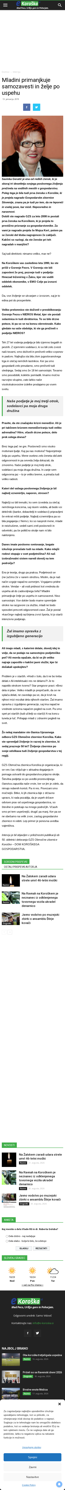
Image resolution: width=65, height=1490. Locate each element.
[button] (59, 1404)
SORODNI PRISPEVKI (15, 861)
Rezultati (41, 1248)
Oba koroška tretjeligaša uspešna (42, 1355)
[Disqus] (32, 989)
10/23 (12, 1279)
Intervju (16, 71)
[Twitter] (37, 1333)
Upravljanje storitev (31, 1447)
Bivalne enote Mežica (35, 1389)
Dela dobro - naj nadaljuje (22, 1236)
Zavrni (32, 1467)
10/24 (32, 1279)
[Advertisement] (32, 34)
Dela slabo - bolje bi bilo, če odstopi (27, 1241)
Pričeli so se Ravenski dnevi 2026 (42, 1372)
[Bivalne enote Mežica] (11, 1394)
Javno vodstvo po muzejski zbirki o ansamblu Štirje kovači (40, 919)
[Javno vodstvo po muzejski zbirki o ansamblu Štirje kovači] (11, 919)
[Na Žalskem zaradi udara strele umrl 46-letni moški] (11, 880)
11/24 (53, 1279)
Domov (5, 71)
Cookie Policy (29, 1485)
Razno (6, 885)
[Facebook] (27, 1333)
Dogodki (7, 923)
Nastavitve (32, 1477)
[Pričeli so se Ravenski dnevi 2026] (11, 1377)
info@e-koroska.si (43, 1323)
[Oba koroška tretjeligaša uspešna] (11, 1359)
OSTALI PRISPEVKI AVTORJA (20, 866)
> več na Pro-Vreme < (32, 1285)
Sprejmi (32, 1457)
